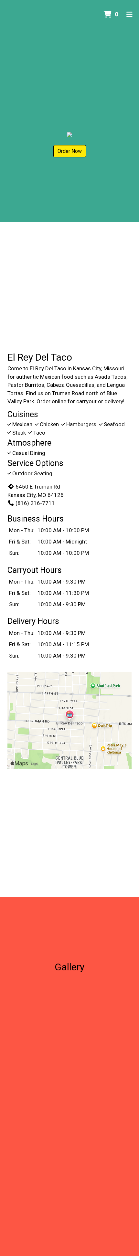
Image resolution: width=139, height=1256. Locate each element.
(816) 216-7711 (35, 503)
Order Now (70, 151)
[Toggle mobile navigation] (129, 14)
